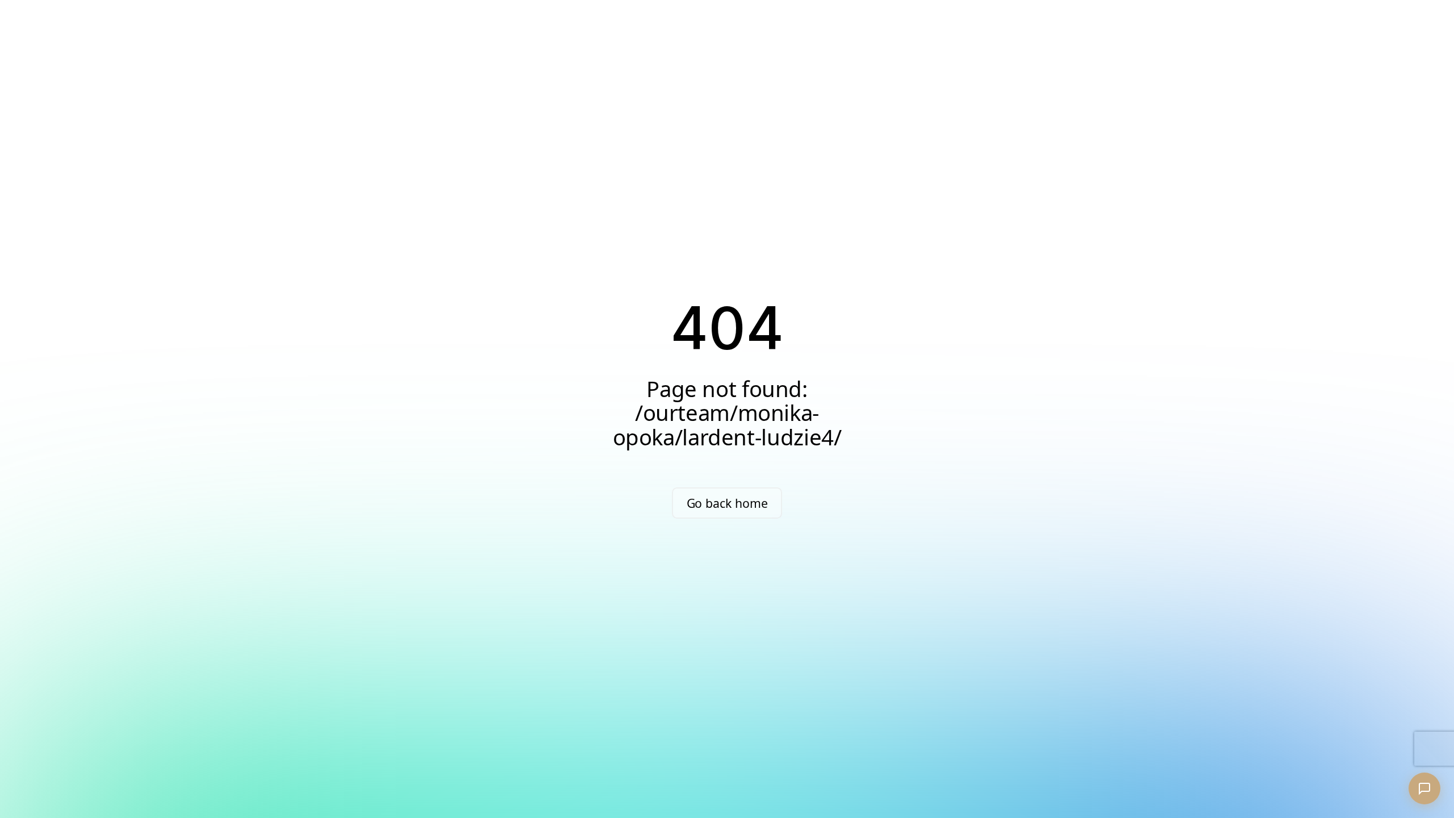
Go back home (727, 503)
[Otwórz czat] (1424, 788)
